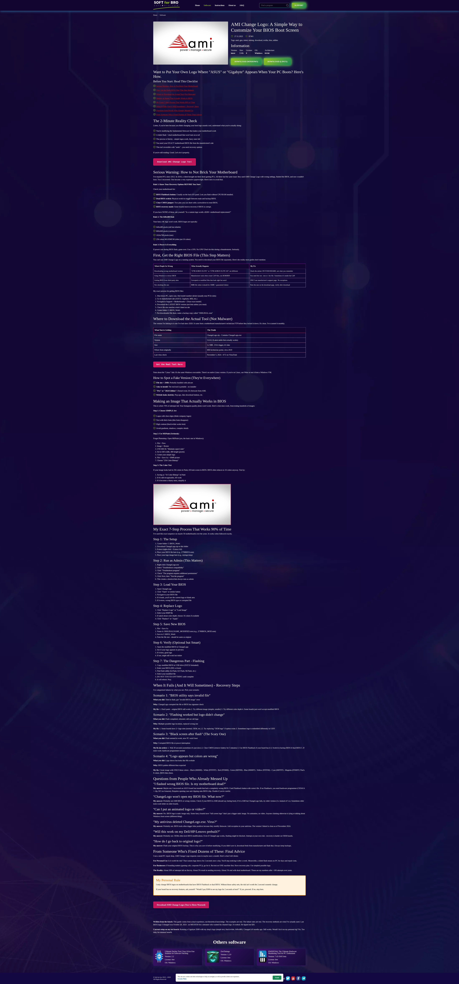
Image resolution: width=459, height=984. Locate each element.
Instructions (219, 5)
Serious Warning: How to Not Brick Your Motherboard (177, 86)
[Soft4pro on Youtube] (293, 978)
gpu (241, 40)
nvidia (265, 40)
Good (277, 977)
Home (197, 5)
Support (298, 5)
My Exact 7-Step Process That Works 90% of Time (175, 102)
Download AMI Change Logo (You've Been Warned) (181, 905)
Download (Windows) (246, 62)
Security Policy (182, 979)
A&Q (242, 5)
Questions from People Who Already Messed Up (174, 110)
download (258, 40)
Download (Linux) (277, 62)
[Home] (166, 5)
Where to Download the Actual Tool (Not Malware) (175, 94)
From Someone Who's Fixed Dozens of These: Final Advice (179, 115)
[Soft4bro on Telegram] (304, 978)
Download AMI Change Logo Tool (174, 162)
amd (237, 40)
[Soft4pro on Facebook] (298, 978)
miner (245, 40)
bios (270, 40)
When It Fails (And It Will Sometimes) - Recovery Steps (177, 106)
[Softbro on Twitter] (288, 978)
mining (251, 40)
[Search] (287, 5)
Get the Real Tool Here (169, 364)
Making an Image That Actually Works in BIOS (174, 98)
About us (232, 5)
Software (207, 5)
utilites (275, 40)
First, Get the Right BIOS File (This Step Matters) (175, 90)
